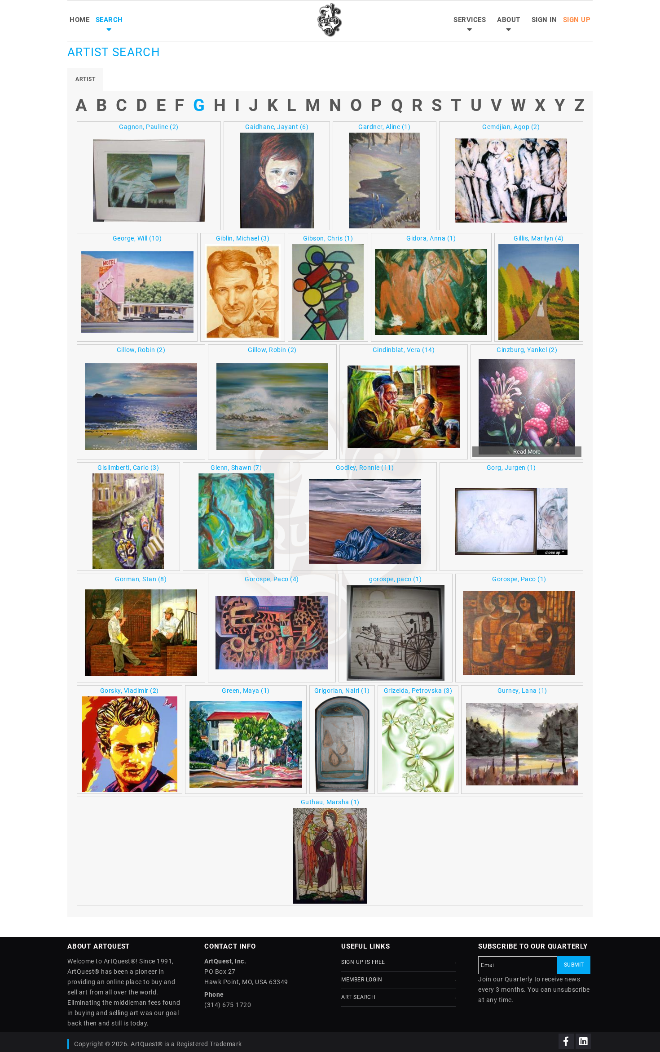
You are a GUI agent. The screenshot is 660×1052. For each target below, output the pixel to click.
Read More (527, 451)
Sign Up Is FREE (363, 962)
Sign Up (577, 20)
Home (79, 20)
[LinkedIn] (583, 1041)
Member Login (361, 979)
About (508, 20)
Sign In (544, 20)
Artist (85, 79)
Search (109, 20)
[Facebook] (566, 1041)
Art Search (358, 997)
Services (469, 20)
